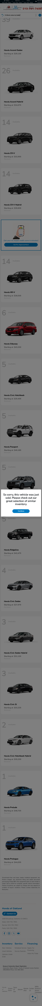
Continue (21, 511)
